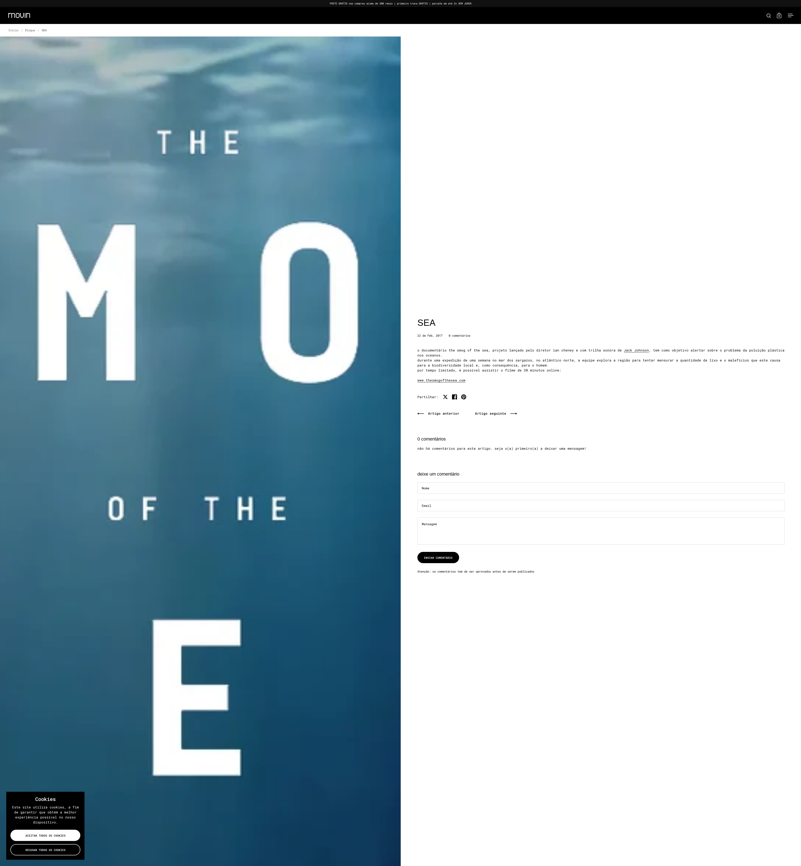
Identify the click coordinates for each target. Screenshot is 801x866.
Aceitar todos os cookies (45, 835)
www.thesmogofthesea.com (441, 380)
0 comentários (459, 335)
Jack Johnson (636, 350)
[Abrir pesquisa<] (769, 15)
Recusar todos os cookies (45, 850)
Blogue (30, 30)
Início (13, 30)
